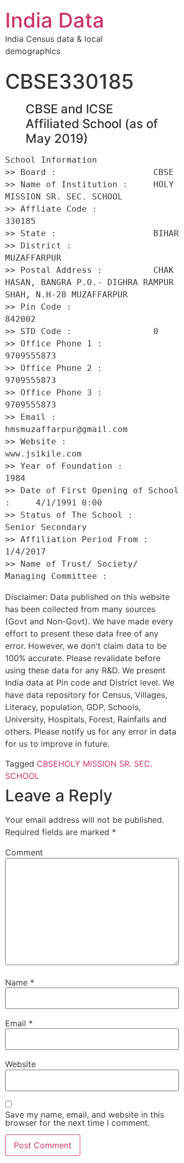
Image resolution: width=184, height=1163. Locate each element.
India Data (54, 20)
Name (19, 982)
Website (20, 1064)
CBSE (47, 764)
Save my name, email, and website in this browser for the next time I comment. (84, 1118)
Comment (24, 852)
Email (19, 1023)
